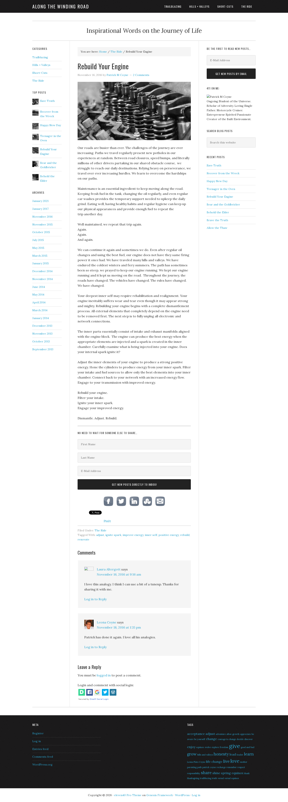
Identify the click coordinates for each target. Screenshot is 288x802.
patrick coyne (209, 767)
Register (38, 733)
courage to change (227, 739)
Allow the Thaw (217, 228)
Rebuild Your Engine (220, 196)
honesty (221, 754)
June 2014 (38, 287)
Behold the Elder (218, 212)
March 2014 (39, 310)
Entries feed (40, 749)
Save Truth (214, 165)
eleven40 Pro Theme (127, 795)
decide (240, 739)
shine (216, 773)
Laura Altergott (108, 569)
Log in (36, 741)
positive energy (168, 535)
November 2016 (42, 216)
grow (192, 754)
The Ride (100, 530)
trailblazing (205, 778)
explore (215, 747)
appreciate (245, 734)
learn (249, 754)
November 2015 (42, 224)
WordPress (182, 795)
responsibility (193, 773)
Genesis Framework (159, 795)
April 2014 (38, 302)
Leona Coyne (106, 622)
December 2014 (42, 271)
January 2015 (40, 263)
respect (241, 767)
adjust (100, 535)
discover (248, 739)
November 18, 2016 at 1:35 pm (119, 627)
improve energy (133, 535)
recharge (221, 767)
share (206, 772)
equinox (200, 747)
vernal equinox (232, 778)
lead (233, 754)
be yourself (199, 739)
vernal (221, 778)
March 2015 (39, 255)
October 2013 (41, 341)
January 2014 (40, 318)
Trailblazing (40, 57)
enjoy (191, 747)
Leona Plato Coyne (196, 762)
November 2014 (42, 279)
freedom (224, 747)
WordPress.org (42, 764)
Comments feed (42, 756)
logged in (104, 675)
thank (247, 773)
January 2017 (40, 209)
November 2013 (42, 333)
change (211, 739)
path (199, 767)
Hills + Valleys (41, 65)
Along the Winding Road (60, 6)
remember (231, 767)
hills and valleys (205, 754)
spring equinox (232, 773)
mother (243, 762)
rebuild (184, 535)
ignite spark (113, 535)
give (234, 746)
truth (214, 778)
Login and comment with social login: (106, 685)
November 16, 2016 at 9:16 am (119, 574)
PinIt (107, 521)
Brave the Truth (217, 220)
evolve (208, 747)
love (234, 761)
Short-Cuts (39, 73)
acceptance (196, 734)
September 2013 (42, 349)
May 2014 (38, 294)
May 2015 (38, 248)
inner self (151, 535)
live (226, 761)
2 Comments (141, 75)
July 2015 (38, 240)
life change (214, 762)
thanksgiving (193, 778)
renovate (83, 539)
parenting (192, 767)
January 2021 (40, 201)
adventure (221, 734)
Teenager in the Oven (221, 189)
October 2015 (41, 232)
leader (240, 754)
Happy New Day (217, 181)
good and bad (247, 747)
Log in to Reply (95, 599)
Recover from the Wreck (223, 173)
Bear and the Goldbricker (223, 204)
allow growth (232, 734)
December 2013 (42, 326)
